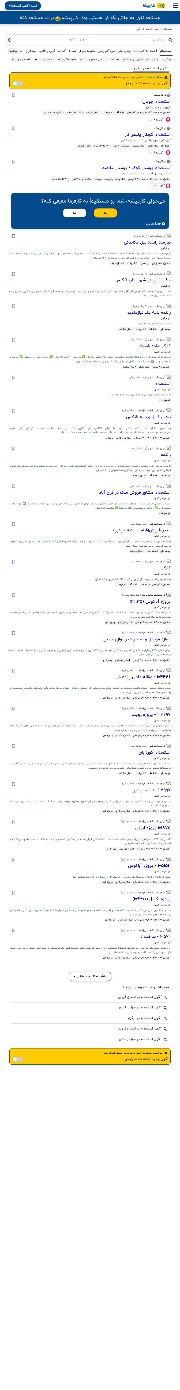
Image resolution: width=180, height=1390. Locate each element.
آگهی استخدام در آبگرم (145, 1018)
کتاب (62, 51)
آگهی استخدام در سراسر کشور (140, 1007)
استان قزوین (152, 29)
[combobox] (129, 39)
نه (74, 213)
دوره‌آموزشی (107, 51)
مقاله (72, 51)
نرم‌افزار (31, 51)
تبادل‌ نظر (124, 51)
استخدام (167, 29)
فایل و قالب (47, 51)
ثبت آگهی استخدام (22, 6)
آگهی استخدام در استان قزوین (139, 997)
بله (105, 213)
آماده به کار (145, 51)
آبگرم (139, 29)
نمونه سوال (87, 51)
